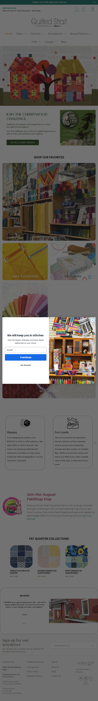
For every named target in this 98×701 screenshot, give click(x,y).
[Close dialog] (92, 320)
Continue (25, 357)
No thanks (26, 365)
